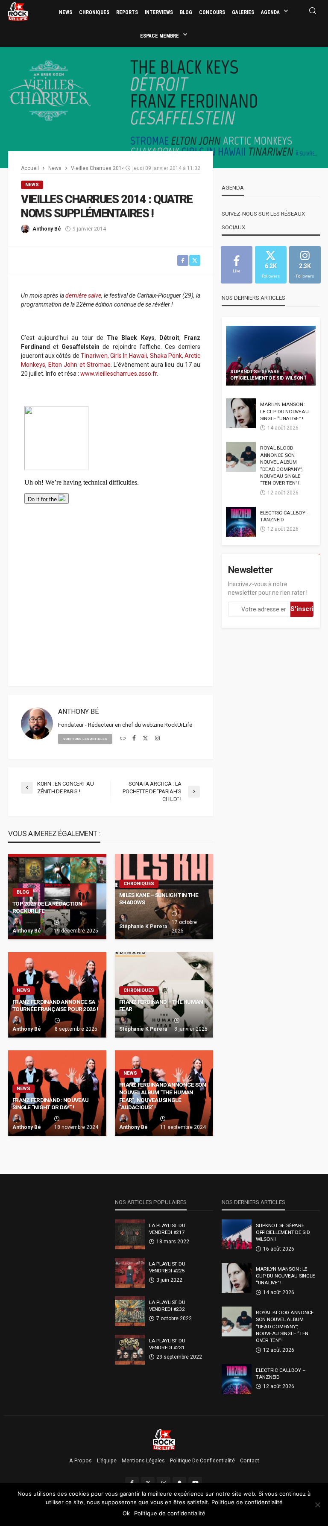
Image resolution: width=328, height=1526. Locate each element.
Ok (126, 1513)
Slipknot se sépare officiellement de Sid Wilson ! (268, 375)
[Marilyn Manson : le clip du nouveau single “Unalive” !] (241, 413)
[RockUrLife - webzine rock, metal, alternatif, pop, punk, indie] (18, 11)
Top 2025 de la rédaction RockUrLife (47, 907)
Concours (212, 12)
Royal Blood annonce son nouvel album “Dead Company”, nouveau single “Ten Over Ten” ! (281, 465)
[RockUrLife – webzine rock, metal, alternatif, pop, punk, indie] (164, 1439)
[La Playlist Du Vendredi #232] (130, 1311)
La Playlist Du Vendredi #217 (167, 1228)
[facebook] (134, 739)
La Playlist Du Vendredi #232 (167, 1305)
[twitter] (145, 739)
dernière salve (83, 295)
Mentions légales (143, 1461)
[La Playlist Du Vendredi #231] (130, 1350)
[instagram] (157, 739)
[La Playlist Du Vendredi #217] (130, 1234)
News (65, 12)
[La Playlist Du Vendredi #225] (130, 1273)
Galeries (243, 12)
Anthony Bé (46, 229)
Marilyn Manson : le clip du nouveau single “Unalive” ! (284, 411)
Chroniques (94, 12)
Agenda (270, 12)
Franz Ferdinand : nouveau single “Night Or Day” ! (50, 1103)
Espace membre (159, 36)
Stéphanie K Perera (143, 927)
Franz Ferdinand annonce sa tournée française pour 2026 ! (55, 1005)
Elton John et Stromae (79, 364)
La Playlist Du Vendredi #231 (167, 1344)
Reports (127, 12)
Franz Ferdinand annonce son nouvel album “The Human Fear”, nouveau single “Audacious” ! (162, 1096)
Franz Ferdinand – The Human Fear (161, 1005)
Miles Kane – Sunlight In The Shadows (158, 899)
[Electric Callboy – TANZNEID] (241, 522)
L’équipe (107, 1461)
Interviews (159, 12)
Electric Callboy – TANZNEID (285, 516)
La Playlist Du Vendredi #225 (167, 1267)
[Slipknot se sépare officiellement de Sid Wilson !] (271, 356)
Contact (249, 1461)
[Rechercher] (312, 11)
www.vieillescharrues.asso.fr (118, 373)
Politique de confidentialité (202, 1461)
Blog (186, 12)
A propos (80, 1461)
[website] (123, 739)
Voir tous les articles (85, 739)
